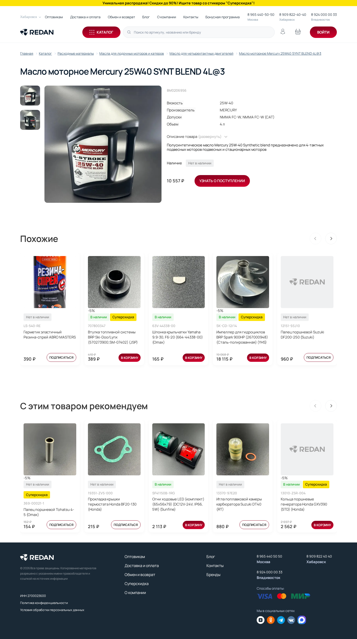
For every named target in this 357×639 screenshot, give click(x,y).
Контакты (190, 17)
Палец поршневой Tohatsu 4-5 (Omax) (49, 512)
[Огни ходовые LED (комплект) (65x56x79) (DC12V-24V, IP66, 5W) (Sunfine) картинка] (178, 449)
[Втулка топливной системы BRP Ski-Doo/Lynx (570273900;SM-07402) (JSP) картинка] (114, 282)
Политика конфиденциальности (44, 603)
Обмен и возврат (121, 17)
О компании (166, 17)
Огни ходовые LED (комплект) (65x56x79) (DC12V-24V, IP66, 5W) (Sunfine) (178, 504)
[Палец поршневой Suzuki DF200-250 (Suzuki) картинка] (307, 282)
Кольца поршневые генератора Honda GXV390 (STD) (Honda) (304, 504)
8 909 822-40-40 (292, 14)
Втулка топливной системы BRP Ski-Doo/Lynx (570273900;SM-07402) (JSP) (113, 337)
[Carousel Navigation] (323, 238)
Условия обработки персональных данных (52, 610)
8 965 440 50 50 (269, 556)
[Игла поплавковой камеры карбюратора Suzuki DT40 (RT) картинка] (242, 449)
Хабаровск (28, 17)
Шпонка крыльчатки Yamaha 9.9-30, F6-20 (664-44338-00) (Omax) (177, 337)
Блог (146, 17)
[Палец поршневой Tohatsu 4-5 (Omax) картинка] (50, 449)
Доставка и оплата (85, 17)
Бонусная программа (222, 17)
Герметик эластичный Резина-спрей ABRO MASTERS (50, 334)
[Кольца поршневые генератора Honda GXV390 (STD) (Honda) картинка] (307, 449)
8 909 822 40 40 (319, 556)
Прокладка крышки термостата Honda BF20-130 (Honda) (112, 504)
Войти (323, 32)
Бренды (213, 574)
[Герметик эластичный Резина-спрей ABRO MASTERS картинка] (50, 282)
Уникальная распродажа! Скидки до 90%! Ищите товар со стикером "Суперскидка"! (178, 3)
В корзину (129, 357)
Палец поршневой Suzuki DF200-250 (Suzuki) (302, 334)
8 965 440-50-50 (260, 14)
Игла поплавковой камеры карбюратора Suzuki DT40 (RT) (239, 504)
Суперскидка (137, 583)
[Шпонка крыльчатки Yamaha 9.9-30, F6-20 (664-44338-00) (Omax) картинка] (178, 282)
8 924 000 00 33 (324, 14)
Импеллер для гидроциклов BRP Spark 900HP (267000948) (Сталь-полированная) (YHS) (242, 337)
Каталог (105, 32)
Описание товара (194, 136)
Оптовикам (54, 17)
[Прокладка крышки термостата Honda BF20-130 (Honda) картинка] (114, 449)
